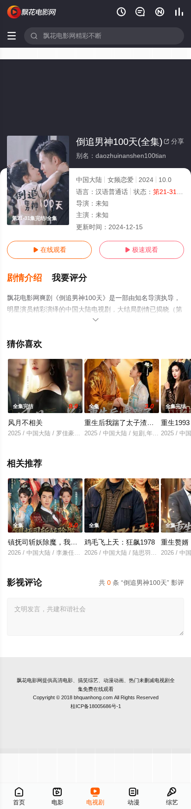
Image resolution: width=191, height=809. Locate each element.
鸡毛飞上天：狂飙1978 (119, 542)
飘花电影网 (29, 680)
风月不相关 (25, 422)
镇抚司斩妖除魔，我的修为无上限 (60, 542)
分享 (174, 141)
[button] (29, 277)
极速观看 (141, 249)
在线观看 (49, 249)
